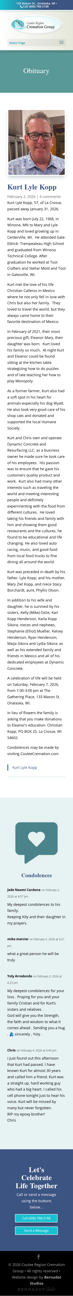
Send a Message (36, 1230)
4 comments (50, 196)
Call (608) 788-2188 (36, 1218)
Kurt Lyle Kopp (24, 767)
